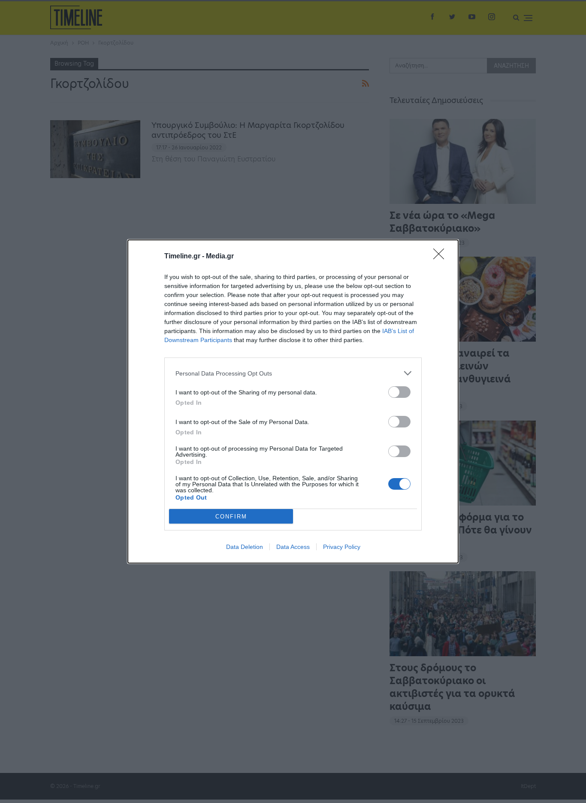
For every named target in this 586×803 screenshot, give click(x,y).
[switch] (399, 392)
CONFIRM (231, 516)
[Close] (441, 256)
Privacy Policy (341, 546)
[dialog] (293, 401)
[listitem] (293, 373)
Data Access (293, 546)
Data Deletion (244, 546)
